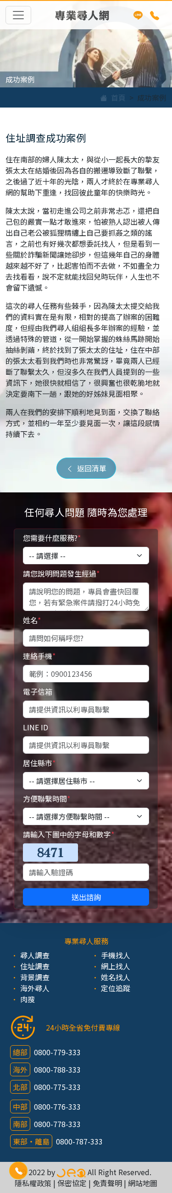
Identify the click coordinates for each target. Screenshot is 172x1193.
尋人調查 (35, 955)
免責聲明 (107, 1182)
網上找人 (115, 966)
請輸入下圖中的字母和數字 (68, 834)
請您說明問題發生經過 (61, 573)
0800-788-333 (57, 1069)
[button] (18, 1170)
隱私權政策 (33, 1182)
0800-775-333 (57, 1086)
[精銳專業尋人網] (71, 1171)
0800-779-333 (57, 1052)
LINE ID (35, 727)
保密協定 (72, 1182)
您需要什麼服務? (52, 537)
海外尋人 (35, 987)
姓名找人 (115, 977)
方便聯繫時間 (46, 798)
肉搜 (27, 998)
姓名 (32, 620)
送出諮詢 (86, 896)
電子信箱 (37, 691)
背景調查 (35, 977)
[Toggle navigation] (18, 15)
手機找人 (115, 955)
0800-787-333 (79, 1141)
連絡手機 (39, 655)
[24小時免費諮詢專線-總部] (154, 15)
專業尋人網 (82, 14)
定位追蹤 (115, 987)
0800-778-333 (57, 1123)
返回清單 (89, 468)
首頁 (116, 97)
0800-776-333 (57, 1106)
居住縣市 (39, 762)
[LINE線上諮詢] (138, 15)
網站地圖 (142, 1182)
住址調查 (35, 966)
